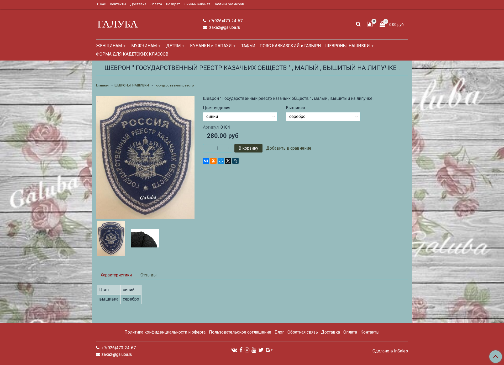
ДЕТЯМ (173, 45)
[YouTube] (253, 349)
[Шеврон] (145, 157)
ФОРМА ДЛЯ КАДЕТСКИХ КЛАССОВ (132, 54)
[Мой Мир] (221, 161)
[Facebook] (241, 349)
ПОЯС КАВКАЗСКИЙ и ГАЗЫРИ (290, 45)
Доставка (138, 4)
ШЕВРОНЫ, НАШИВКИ (347, 45)
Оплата (156, 4)
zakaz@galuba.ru (224, 27)
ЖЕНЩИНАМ (109, 45)
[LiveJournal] (235, 161)
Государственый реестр (174, 85)
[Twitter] (261, 349)
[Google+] (269, 349)
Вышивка (295, 108)
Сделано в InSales (390, 351)
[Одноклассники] (213, 161)
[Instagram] (247, 349)
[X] (228, 161)
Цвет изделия (216, 108)
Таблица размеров (229, 4)
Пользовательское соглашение (240, 332)
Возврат (173, 4)
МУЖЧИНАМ (144, 45)
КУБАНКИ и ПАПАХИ (211, 45)
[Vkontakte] (234, 349)
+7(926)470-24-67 (225, 20)
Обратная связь (302, 332)
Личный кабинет (197, 4)
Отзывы (148, 275)
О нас (101, 4)
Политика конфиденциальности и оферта (165, 332)
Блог (279, 332)
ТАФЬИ (248, 45)
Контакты (118, 4)
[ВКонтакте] (206, 161)
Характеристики (116, 275)
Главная (102, 85)
